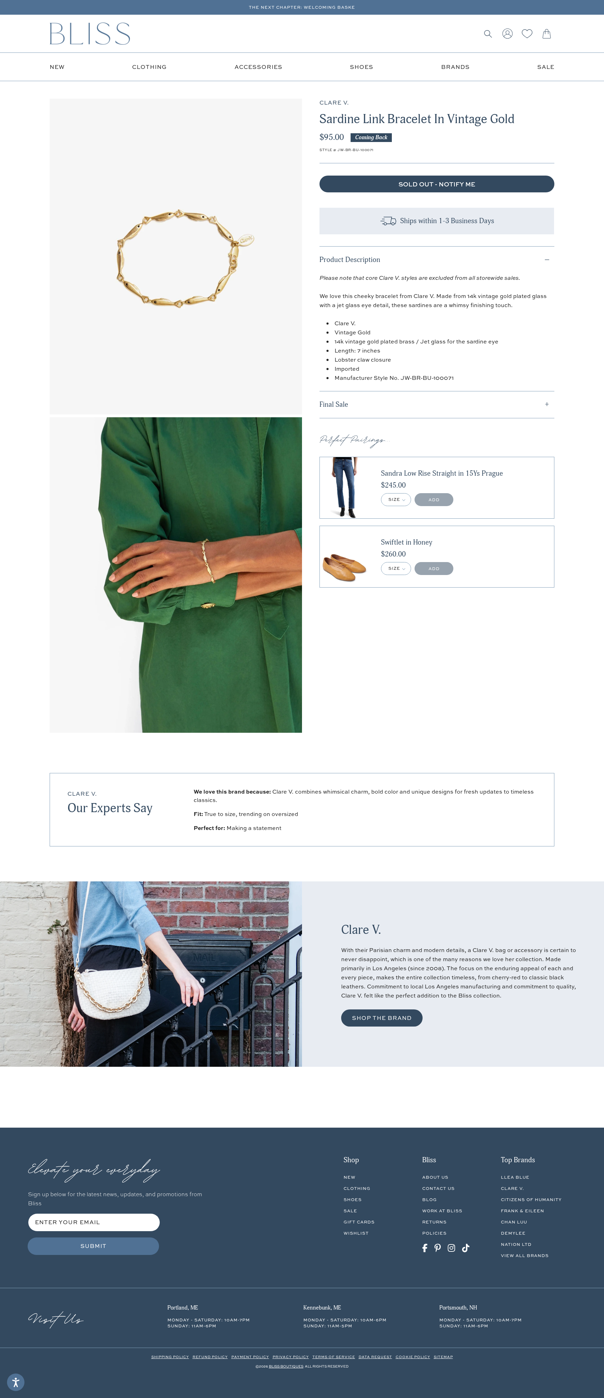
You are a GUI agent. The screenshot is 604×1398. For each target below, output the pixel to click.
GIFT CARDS (359, 1222)
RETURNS (434, 1222)
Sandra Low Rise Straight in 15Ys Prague (442, 473)
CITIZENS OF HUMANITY (531, 1199)
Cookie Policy (413, 1357)
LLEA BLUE (515, 1177)
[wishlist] (527, 33)
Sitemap (443, 1357)
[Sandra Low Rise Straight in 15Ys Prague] (344, 487)
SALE (350, 1211)
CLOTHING (357, 1188)
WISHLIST (356, 1233)
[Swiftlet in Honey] (344, 556)
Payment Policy (250, 1357)
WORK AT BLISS (442, 1211)
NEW (349, 1177)
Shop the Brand (382, 1018)
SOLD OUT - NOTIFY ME (436, 184)
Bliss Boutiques (286, 1366)
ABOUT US (435, 1177)
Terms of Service (333, 1357)
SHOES (353, 1199)
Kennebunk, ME (322, 1307)
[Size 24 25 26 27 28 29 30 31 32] (396, 499)
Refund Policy (210, 1357)
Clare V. (82, 793)
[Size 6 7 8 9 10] (396, 568)
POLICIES (434, 1233)
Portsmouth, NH (458, 1307)
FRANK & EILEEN (522, 1211)
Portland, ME (182, 1307)
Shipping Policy (170, 1357)
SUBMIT (93, 1246)
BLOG (429, 1199)
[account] (507, 33)
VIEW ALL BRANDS (525, 1255)
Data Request (375, 1357)
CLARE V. (512, 1188)
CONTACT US (438, 1188)
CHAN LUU (514, 1222)
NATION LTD (516, 1244)
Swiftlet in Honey (406, 542)
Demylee (513, 1233)
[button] (488, 33)
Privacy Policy (291, 1357)
